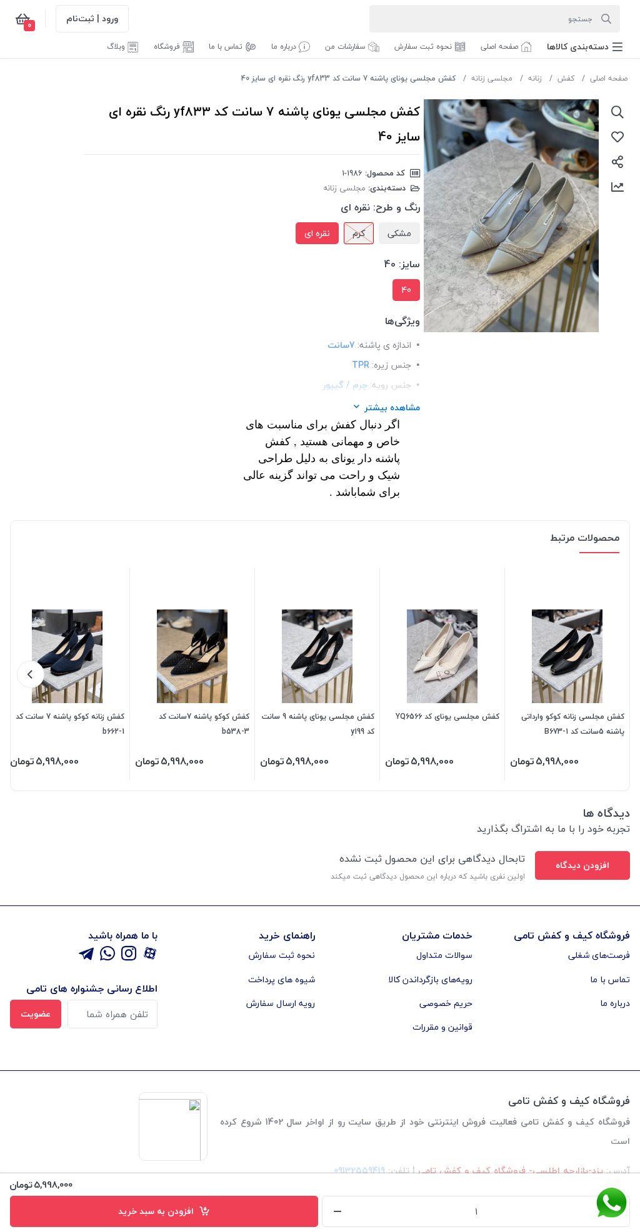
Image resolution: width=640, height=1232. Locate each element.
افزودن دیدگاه (582, 865)
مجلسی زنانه (491, 78)
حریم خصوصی (445, 1003)
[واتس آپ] (107, 954)
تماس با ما (610, 979)
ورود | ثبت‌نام (92, 18)
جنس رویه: (390, 385)
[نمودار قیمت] (617, 186)
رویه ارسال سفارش (280, 1003)
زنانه (535, 78)
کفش (566, 78)
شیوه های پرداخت (281, 979)
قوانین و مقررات (442, 1027)
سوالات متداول (444, 955)
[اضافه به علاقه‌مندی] (617, 136)
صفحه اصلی (609, 78)
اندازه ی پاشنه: (384, 345)
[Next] (30, 674)
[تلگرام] (86, 954)
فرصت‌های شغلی (599, 955)
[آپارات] (150, 954)
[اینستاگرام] (128, 954)
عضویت (36, 1014)
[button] (584, 46)
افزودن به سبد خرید (158, 1211)
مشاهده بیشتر (392, 407)
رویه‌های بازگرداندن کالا (430, 979)
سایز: (409, 264)
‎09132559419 (359, 1170)
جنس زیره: (391, 365)
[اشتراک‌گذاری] (617, 161)
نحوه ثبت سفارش (282, 955)
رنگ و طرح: (396, 207)
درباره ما (615, 1003)
